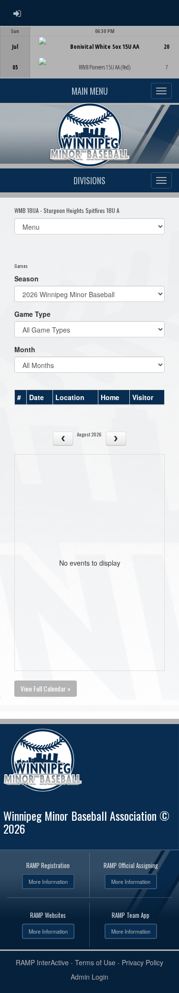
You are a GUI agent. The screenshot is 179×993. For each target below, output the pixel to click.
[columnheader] (21, 397)
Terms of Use (95, 962)
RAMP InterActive (42, 962)
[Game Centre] (90, 59)
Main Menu (90, 91)
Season (26, 278)
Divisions (89, 180)
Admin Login (89, 977)
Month (24, 349)
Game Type (32, 314)
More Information (48, 881)
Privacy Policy (142, 962)
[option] (89, 52)
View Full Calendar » (46, 688)
